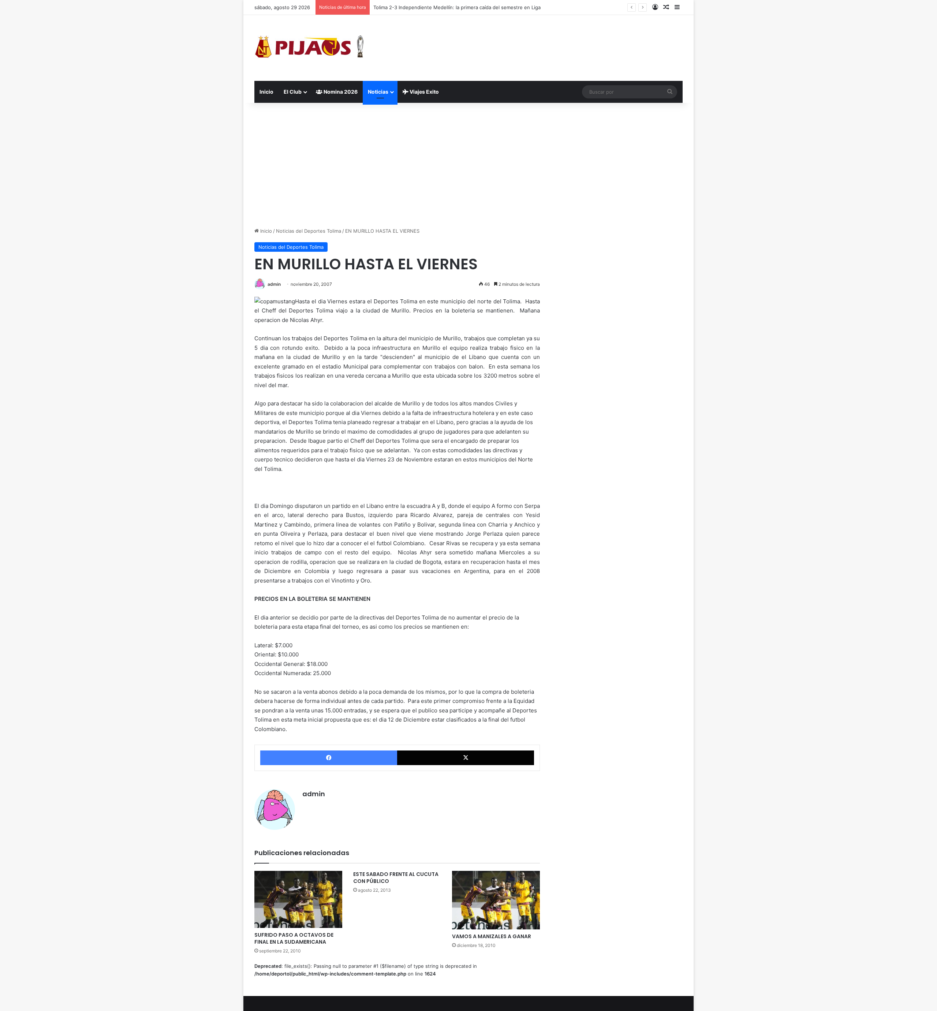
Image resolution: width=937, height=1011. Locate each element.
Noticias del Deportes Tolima (308, 231)
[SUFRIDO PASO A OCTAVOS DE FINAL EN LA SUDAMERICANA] (298, 899)
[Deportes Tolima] (309, 48)
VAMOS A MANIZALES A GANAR (491, 936)
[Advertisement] (468, 165)
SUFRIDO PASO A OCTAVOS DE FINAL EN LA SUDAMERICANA (293, 938)
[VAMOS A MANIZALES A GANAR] (496, 900)
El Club (293, 92)
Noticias (378, 92)
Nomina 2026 (340, 92)
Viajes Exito (423, 92)
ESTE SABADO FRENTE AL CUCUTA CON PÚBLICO (395, 877)
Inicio (266, 92)
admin (274, 284)
